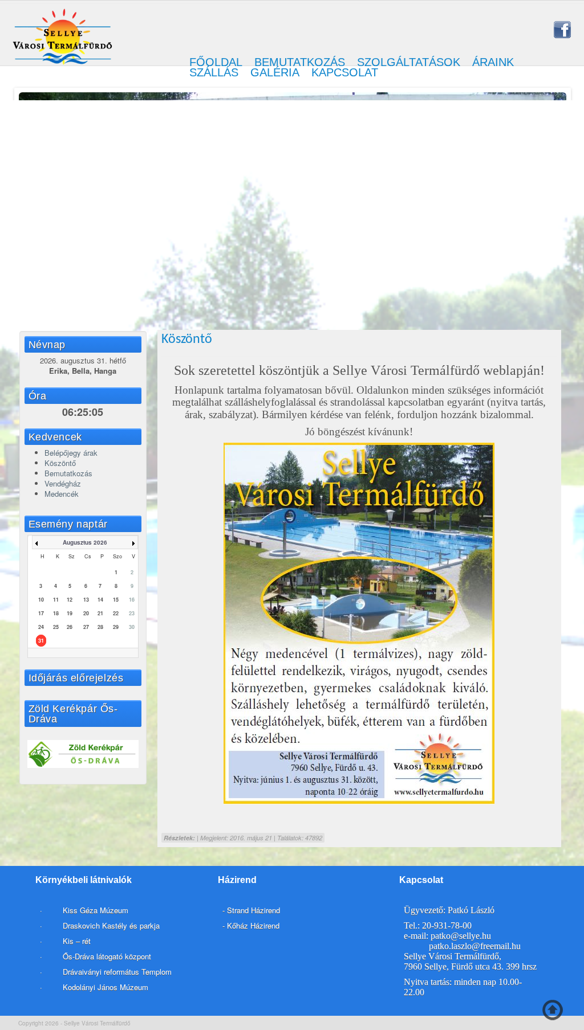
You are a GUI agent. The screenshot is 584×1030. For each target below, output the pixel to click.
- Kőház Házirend (250, 925)
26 (69, 627)
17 (41, 613)
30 (132, 627)
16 (132, 599)
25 (56, 627)
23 (132, 613)
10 (41, 599)
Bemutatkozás (299, 62)
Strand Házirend (253, 910)
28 (100, 627)
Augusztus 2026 (85, 542)
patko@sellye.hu (461, 936)
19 (69, 613)
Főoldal (215, 62)
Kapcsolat (344, 72)
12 (69, 599)
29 (116, 627)
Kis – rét (75, 940)
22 (116, 613)
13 (86, 599)
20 (86, 613)
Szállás (213, 72)
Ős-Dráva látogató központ (107, 956)
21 (100, 613)
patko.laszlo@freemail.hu (475, 946)
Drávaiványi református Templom (117, 971)
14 (100, 599)
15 (116, 599)
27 (86, 627)
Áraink (493, 62)
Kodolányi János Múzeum (105, 987)
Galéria (274, 72)
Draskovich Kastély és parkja (111, 925)
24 (41, 627)
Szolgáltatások (408, 62)
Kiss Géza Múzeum (94, 910)
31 (41, 640)
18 (56, 613)
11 (56, 599)
